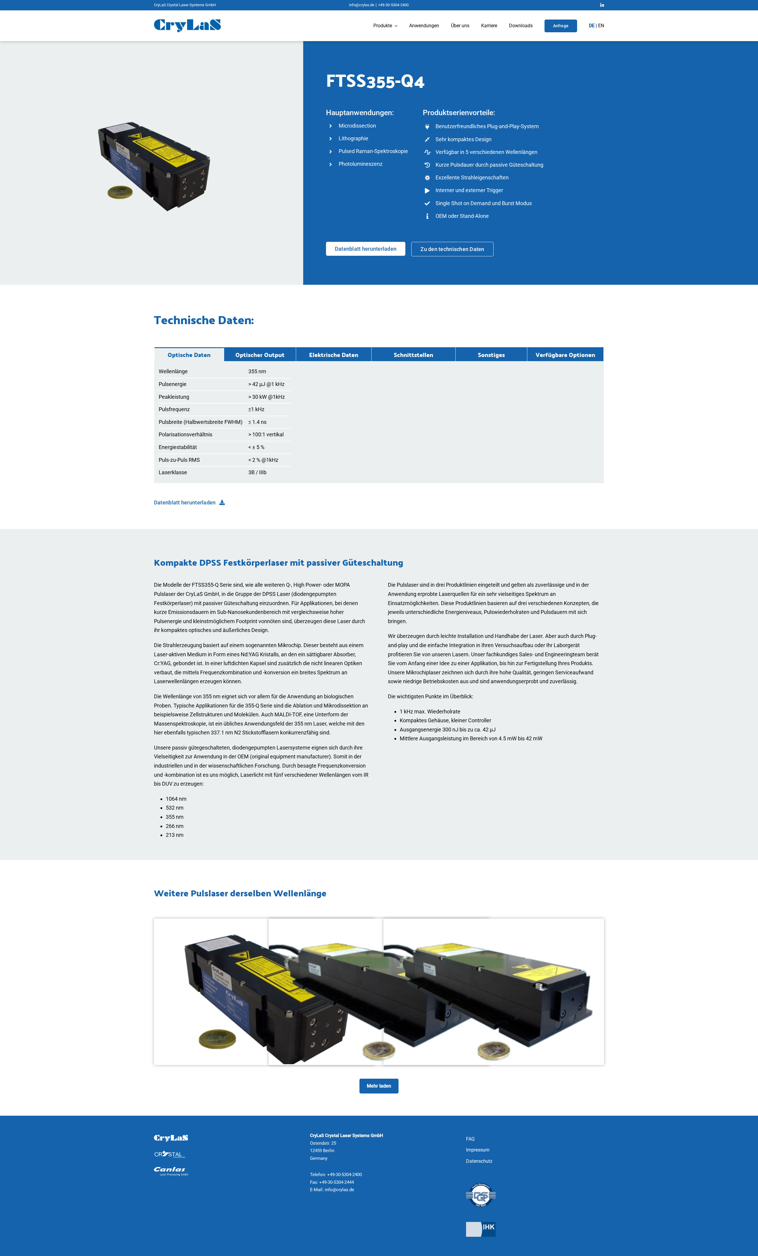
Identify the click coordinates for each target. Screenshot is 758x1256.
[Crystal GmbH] (171, 1153)
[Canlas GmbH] (171, 1169)
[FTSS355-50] (379, 923)
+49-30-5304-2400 (393, 5)
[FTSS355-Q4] (264, 923)
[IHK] (481, 1224)
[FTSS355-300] (494, 923)
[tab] (189, 354)
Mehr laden (379, 1086)
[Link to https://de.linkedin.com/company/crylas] (602, 5)
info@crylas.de (361, 5)
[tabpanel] (379, 422)
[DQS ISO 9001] (481, 1185)
